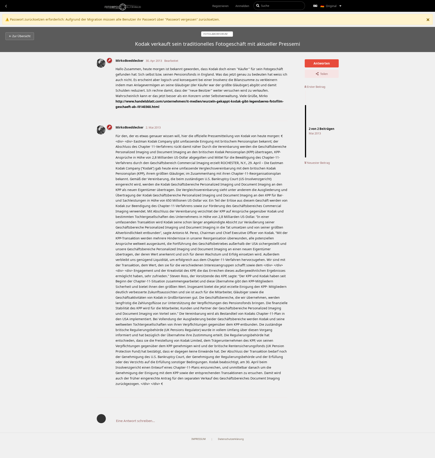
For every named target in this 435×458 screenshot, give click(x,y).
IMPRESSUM (198, 439)
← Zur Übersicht (20, 36)
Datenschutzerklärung (231, 439)
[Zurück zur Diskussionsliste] (6, 6)
